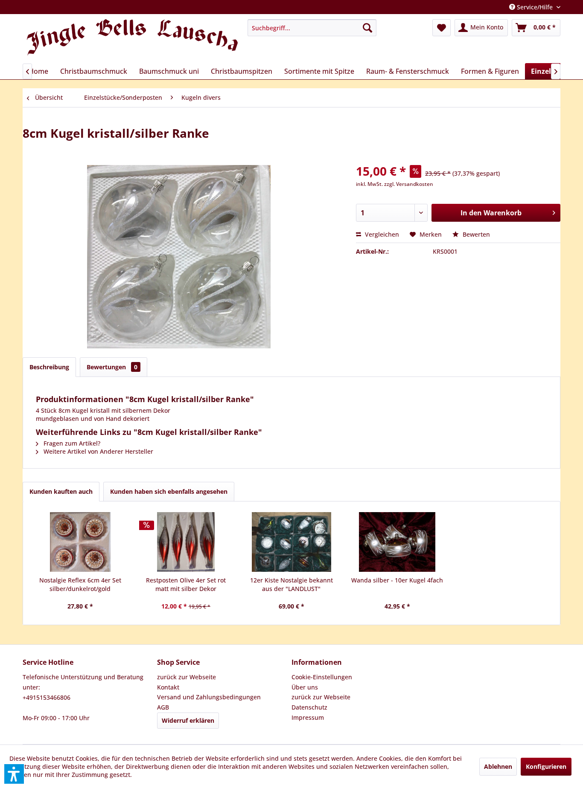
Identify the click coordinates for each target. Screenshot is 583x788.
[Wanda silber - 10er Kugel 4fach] (397, 542)
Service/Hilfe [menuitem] (534, 7)
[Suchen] (367, 27)
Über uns (305, 687)
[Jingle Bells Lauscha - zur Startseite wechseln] (132, 39)
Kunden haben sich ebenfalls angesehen (168, 491)
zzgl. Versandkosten (408, 184)
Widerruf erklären (188, 720)
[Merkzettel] (441, 27)
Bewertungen (112, 367)
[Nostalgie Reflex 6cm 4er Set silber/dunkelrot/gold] (80, 542)
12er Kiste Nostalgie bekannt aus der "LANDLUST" (291, 584)
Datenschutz (309, 707)
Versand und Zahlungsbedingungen (209, 697)
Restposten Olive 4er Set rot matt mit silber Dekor (186, 584)
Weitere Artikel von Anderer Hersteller (97, 451)
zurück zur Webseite (186, 677)
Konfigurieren (546, 766)
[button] (14, 774)
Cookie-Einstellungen (322, 677)
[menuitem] (312, 27)
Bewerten (475, 234)
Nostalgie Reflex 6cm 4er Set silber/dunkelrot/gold (80, 584)
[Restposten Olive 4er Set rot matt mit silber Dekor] (186, 542)
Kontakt (168, 687)
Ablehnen (498, 766)
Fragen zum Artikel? (71, 443)
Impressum (308, 717)
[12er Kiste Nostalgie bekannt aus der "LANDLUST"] (291, 542)
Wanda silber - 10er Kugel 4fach (397, 580)
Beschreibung (49, 367)
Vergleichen (381, 234)
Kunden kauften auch (61, 491)
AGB (163, 707)
